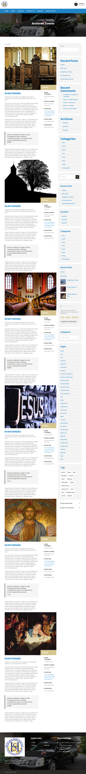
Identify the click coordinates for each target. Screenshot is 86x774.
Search (62, 46)
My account (63, 410)
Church (72, 482)
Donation (62, 370)
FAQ (61, 397)
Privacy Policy (51, 11)
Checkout (63, 360)
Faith (72, 489)
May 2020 (65, 130)
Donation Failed (64, 380)
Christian (69, 479)
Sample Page (64, 443)
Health (63, 150)
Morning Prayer (70, 492)
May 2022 (65, 122)
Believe (69, 472)
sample (62, 64)
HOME (6, 11)
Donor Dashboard (65, 393)
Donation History (64, 387)
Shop (61, 456)
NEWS (61, 416)
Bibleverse (64, 475)
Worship (69, 495)
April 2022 (65, 126)
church (64, 146)
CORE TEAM (63, 367)
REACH (34, 745)
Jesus (63, 153)
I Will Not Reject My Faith (66, 79)
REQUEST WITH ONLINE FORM (68, 321)
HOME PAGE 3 (63, 406)
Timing (64, 164)
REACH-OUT (63, 433)
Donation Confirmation (66, 374)
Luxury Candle (72, 108)
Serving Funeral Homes (66, 503)
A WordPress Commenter (70, 94)
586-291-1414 (82, 5)
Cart (61, 354)
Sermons (62, 449)
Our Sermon (63, 426)
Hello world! (63, 68)
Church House (65, 485)
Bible (74, 472)
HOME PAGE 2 (63, 403)
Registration (63, 439)
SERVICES (21, 11)
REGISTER (62, 436)
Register (40, 11)
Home (40, 27)
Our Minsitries (64, 423)
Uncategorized (66, 168)
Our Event (63, 420)
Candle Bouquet (73, 99)
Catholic (71, 475)
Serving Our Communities (67, 507)
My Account (63, 413)
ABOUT (13, 11)
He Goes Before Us (65, 75)
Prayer (63, 160)
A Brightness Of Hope (66, 72)
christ (63, 479)
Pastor (63, 157)
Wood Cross (72, 102)
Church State (65, 489)
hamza (65, 99)
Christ (63, 142)
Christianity (64, 482)
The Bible (71, 105)
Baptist (63, 472)
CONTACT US (30, 11)
